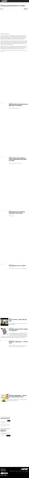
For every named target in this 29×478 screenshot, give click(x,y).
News (1, 4)
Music (9, 394)
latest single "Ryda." (12, 324)
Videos (10, 318)
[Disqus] (14, 91)
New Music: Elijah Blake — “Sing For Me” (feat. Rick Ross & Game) (18, 396)
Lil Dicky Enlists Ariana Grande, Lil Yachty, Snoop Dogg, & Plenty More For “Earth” (18, 159)
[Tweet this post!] (25, 8)
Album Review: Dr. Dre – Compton (17, 265)
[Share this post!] (24, 8)
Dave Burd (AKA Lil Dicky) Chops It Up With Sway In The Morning (18, 105)
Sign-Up (8, 420)
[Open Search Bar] (26, 1)
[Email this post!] (27, 8)
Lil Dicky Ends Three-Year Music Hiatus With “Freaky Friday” (17, 212)
